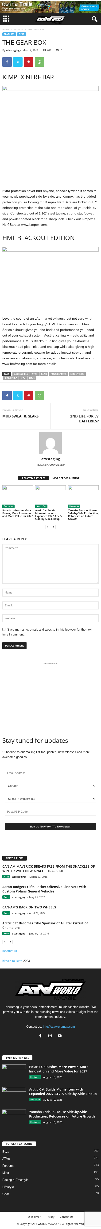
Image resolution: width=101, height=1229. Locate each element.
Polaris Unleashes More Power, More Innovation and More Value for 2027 (17, 513)
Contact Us (66, 1216)
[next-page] (53, 526)
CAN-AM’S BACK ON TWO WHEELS (29, 907)
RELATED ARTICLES (33, 478)
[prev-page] (47, 526)
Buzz (6, 897)
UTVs (32, 378)
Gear (21, 34)
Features (18, 29)
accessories (21, 373)
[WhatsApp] (39, 62)
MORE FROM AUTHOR (66, 478)
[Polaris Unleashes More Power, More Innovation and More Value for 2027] (17, 496)
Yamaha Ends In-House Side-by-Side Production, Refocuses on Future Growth (83, 515)
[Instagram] (51, 1036)
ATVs (34, 373)
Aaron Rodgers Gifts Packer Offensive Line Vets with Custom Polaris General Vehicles (44, 888)
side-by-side (77, 373)
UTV (23, 378)
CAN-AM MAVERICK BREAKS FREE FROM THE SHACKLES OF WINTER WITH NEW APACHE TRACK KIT (48, 868)
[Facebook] (7, 62)
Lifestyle (8, 1187)
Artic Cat (41, 506)
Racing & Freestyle (15, 1180)
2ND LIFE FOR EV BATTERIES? (84, 418)
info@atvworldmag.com (59, 1026)
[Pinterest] (28, 62)
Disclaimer (34, 1216)
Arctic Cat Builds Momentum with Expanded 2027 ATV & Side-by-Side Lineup (48, 515)
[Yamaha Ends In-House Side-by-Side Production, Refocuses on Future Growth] (83, 496)
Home (5, 29)
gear (44, 373)
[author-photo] (50, 443)
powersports (58, 373)
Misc (5, 1173)
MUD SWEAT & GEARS (20, 416)
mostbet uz (10, 951)
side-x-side (11, 378)
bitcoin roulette (12, 961)
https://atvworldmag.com (51, 464)
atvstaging (12, 50)
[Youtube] (60, 1036)
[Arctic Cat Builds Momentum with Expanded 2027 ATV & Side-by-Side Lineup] (50, 496)
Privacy (50, 1216)
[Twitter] (18, 62)
